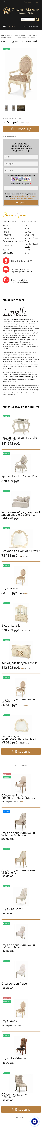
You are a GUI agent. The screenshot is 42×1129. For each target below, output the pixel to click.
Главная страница (6, 35)
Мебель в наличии (30, 27)
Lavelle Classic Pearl (32, 245)
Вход (36, 2)
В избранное (10, 136)
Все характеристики (29, 221)
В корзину (23, 129)
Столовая (32, 35)
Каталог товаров (20, 35)
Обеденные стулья (6, 37)
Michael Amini (31, 238)
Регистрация (28, 2)
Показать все (21, 1118)
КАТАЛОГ (11, 26)
